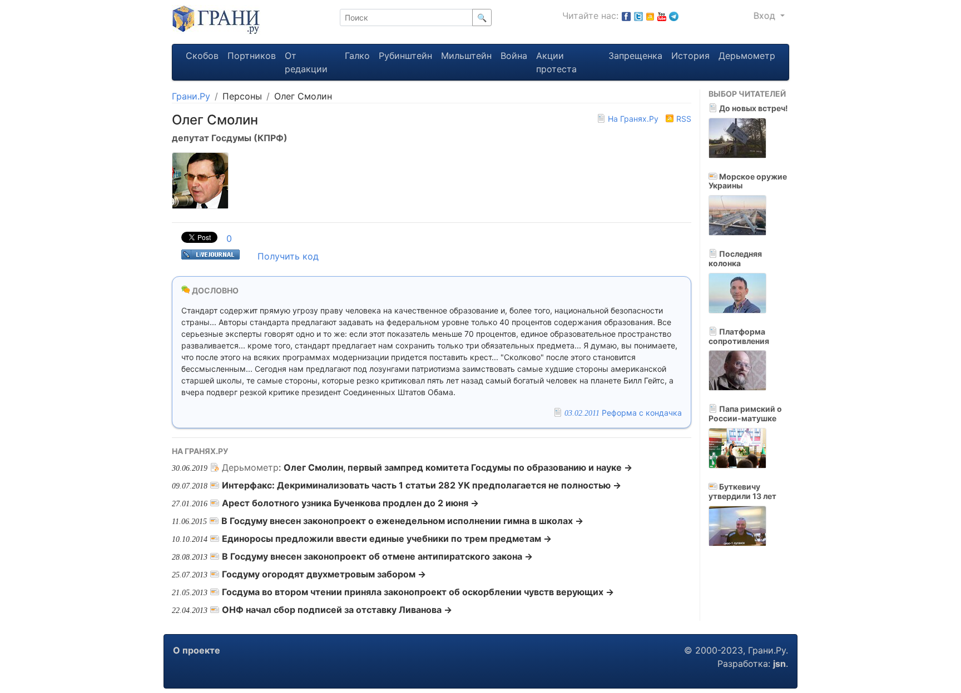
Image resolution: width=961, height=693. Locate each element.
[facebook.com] (626, 15)
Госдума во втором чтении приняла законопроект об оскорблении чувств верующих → (418, 591)
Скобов (202, 55)
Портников (251, 55)
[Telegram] (673, 15)
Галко (357, 55)
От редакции (306, 62)
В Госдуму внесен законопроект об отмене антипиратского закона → (377, 556)
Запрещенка (635, 55)
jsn (779, 663)
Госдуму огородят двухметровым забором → (324, 574)
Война (514, 55)
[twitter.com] (638, 15)
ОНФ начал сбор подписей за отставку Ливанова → (337, 609)
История (690, 55)
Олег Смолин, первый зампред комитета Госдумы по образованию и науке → (458, 467)
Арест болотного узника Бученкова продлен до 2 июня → (350, 502)
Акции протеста (556, 62)
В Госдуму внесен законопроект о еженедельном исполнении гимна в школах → (402, 520)
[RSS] (650, 15)
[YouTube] (661, 15)
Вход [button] (766, 15)
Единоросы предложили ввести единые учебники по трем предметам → (387, 538)
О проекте (196, 650)
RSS (682, 118)
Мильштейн (466, 55)
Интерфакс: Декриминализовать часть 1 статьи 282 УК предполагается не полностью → (421, 485)
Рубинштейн (405, 55)
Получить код (288, 256)
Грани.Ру (191, 96)
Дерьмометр (747, 55)
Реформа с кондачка (623, 412)
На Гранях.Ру (633, 118)
